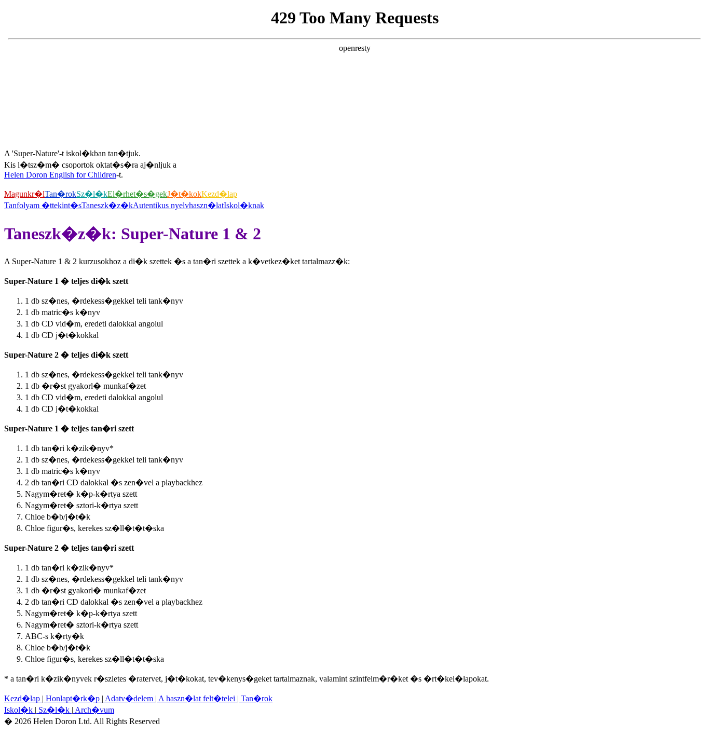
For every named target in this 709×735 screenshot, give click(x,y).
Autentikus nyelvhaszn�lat (178, 205)
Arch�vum (93, 709)
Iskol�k (19, 709)
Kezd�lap (219, 193)
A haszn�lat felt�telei (197, 698)
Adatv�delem (129, 698)
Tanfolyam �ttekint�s (42, 205)
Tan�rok (60, 193)
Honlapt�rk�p (73, 698)
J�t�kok (184, 193)
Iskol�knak (244, 205)
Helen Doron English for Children (60, 174)
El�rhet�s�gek (137, 193)
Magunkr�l (24, 193)
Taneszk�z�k (107, 205)
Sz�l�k (91, 193)
